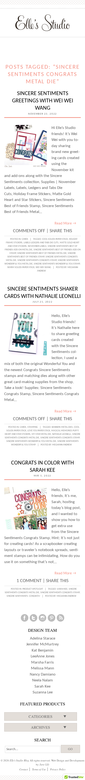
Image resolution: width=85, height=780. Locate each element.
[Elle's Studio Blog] (42, 22)
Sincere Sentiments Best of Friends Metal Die (42, 253)
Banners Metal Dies (62, 427)
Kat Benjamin (42, 650)
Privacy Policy (58, 769)
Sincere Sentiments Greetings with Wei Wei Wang (42, 101)
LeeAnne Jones (43, 656)
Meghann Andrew (62, 445)
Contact (23, 769)
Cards (25, 239)
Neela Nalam (42, 680)
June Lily (44, 764)
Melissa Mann (42, 668)
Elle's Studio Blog (19, 760)
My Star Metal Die (41, 434)
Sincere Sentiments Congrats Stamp (37, 260)
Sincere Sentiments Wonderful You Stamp (57, 264)
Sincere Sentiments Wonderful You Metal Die (31, 441)
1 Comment (29, 581)
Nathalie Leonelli (61, 434)
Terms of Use (39, 769)
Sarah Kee (62, 589)
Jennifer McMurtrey (42, 644)
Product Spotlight (32, 589)
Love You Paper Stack (38, 430)
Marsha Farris (42, 662)
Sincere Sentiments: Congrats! (23, 596)
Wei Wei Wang (43, 267)
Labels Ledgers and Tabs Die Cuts (41, 242)
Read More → (65, 223)
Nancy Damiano (42, 674)
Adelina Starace (42, 638)
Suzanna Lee (43, 692)
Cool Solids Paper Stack (55, 239)
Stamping (32, 427)
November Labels (37, 246)
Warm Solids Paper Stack (20, 267)
